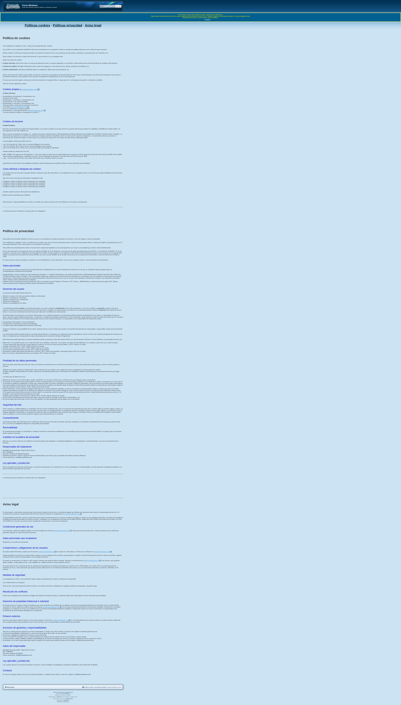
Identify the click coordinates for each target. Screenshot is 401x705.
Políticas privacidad (67, 25)
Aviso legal (93, 25)
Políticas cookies (37, 25)
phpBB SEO (66, 700)
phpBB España (69, 698)
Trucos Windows (66, 693)
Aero (56, 694)
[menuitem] (94, 687)
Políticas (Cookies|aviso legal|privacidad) (63, 692)
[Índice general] (13, 6)
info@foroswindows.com (24, 457)
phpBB (58, 696)
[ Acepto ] (207, 19)
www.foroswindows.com (28, 89)
